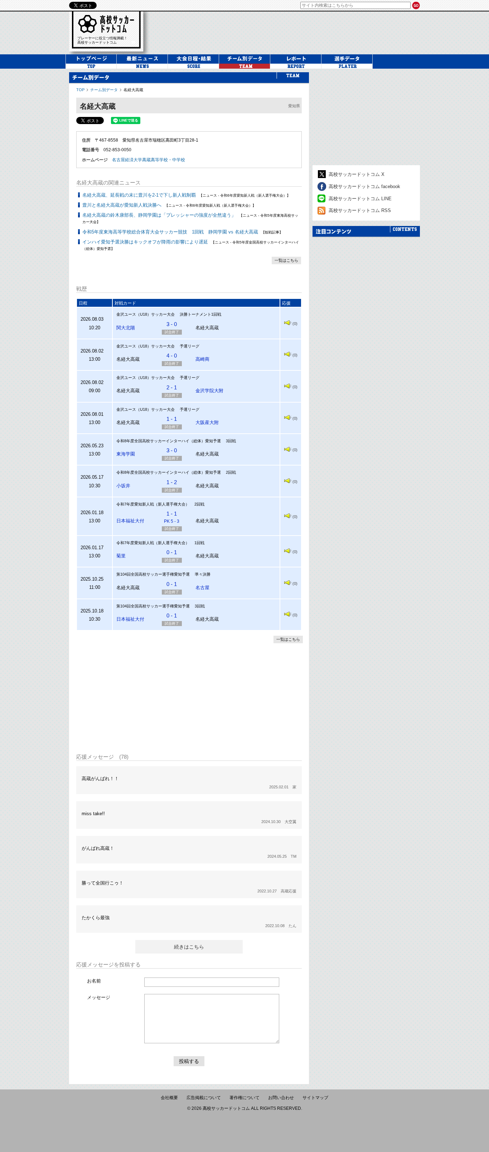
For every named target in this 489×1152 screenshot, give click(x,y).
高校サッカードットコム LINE (360, 198)
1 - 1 (171, 419)
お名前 (94, 981)
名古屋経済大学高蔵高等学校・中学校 (148, 159)
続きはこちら (189, 947)
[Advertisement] (289, 32)
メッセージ (98, 997)
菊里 (121, 555)
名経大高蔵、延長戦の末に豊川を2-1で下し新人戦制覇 (139, 195)
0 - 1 (171, 552)
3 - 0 (171, 324)
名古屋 (202, 587)
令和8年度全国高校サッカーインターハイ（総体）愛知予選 (168, 441)
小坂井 (123, 485)
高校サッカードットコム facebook (364, 186)
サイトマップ (315, 1097)
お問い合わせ (281, 1097)
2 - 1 (171, 387)
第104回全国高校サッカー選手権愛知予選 (153, 574)
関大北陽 (125, 327)
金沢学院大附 (209, 390)
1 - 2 (171, 482)
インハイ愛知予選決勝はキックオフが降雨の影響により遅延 (145, 242)
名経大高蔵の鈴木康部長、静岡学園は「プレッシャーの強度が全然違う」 (159, 215)
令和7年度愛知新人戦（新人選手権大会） (152, 504)
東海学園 (125, 454)
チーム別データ (104, 90)
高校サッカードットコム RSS (360, 210)
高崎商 (202, 359)
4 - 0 (171, 356)
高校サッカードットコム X (356, 174)
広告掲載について (204, 1097)
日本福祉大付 (130, 520)
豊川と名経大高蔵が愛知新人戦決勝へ (121, 205)
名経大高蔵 (133, 90)
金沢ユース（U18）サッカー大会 (145, 314)
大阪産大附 (207, 422)
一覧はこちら (286, 260)
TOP (80, 90)
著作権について (244, 1097)
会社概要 (169, 1097)
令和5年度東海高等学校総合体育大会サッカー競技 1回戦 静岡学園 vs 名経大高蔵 (170, 232)
